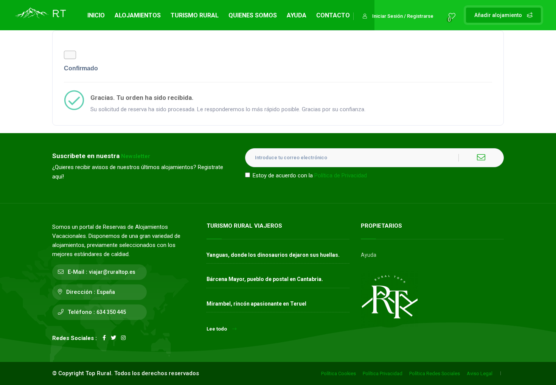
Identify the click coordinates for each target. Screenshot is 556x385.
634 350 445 (111, 312)
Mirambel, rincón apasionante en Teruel (256, 304)
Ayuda (368, 255)
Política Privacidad (382, 373)
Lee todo (217, 329)
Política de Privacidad (340, 175)
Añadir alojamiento (498, 15)
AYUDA (296, 15)
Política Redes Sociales (434, 373)
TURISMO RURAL (195, 15)
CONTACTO (333, 15)
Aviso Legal (479, 373)
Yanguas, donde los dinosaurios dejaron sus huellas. (273, 255)
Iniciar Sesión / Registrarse (402, 16)
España (106, 292)
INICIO (96, 15)
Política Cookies (338, 373)
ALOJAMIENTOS (138, 15)
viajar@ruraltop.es (112, 272)
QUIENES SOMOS (252, 15)
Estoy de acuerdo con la (310, 175)
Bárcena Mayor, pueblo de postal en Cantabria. (265, 279)
